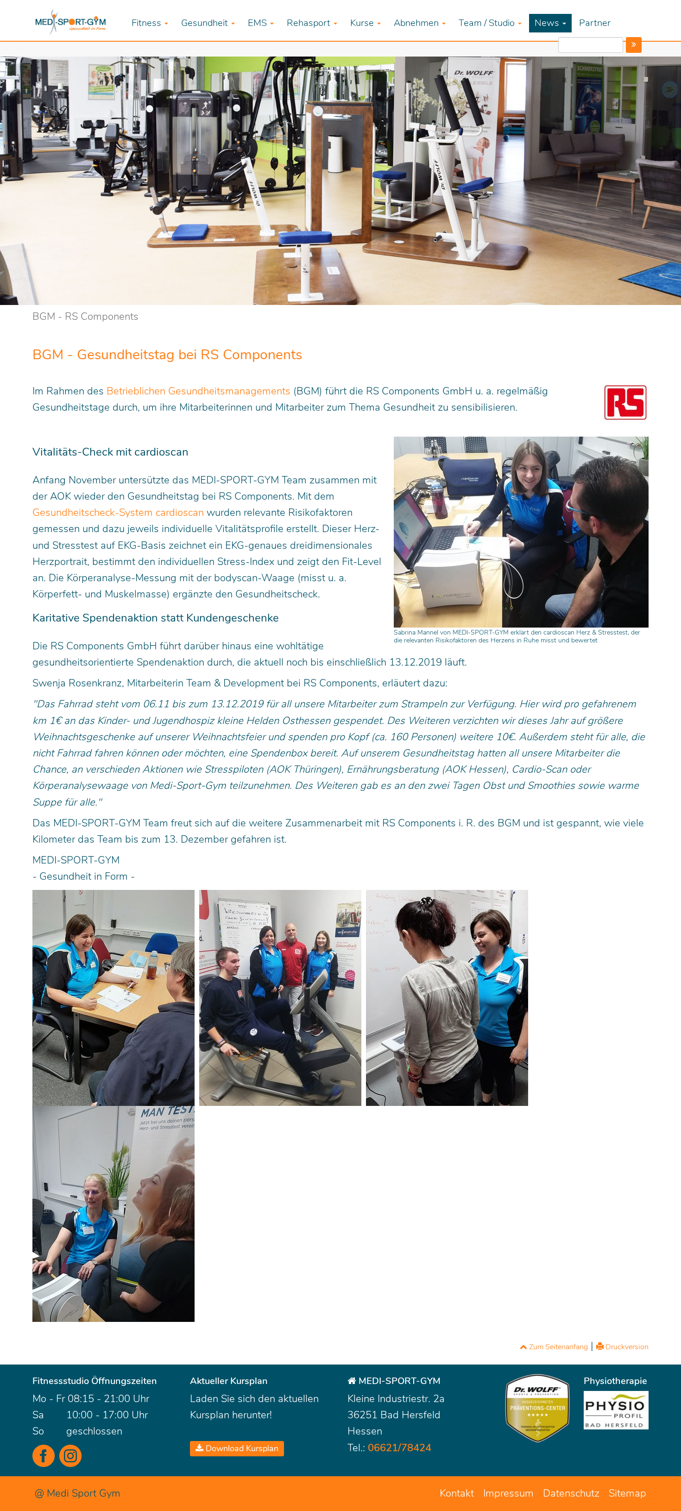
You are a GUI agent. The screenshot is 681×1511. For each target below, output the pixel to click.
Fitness (148, 23)
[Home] (78, 20)
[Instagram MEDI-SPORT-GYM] (70, 1456)
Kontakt (457, 1493)
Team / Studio (488, 23)
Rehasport (310, 23)
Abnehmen (417, 23)
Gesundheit (205, 23)
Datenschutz (571, 1493)
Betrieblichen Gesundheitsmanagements (198, 391)
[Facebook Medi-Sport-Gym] (43, 1456)
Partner (595, 23)
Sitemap (627, 1493)
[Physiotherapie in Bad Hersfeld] (616, 1410)
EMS (258, 23)
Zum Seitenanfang (557, 1347)
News (548, 23)
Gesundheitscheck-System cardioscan (118, 513)
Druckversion (626, 1347)
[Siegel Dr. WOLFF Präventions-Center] (537, 1408)
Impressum (508, 1493)
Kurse (363, 23)
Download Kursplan (240, 1448)
